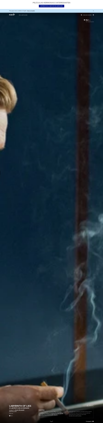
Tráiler (91, 405)
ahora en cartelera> (75, 416)
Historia (11, 413)
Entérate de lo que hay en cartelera (51, 6)
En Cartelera (23, 15)
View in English (31, 10)
